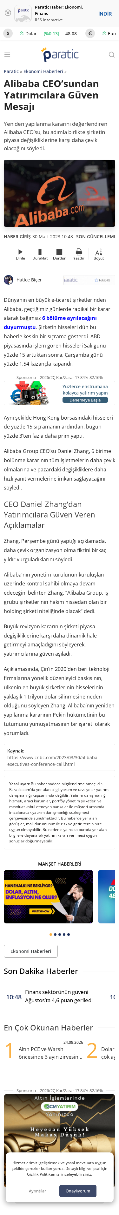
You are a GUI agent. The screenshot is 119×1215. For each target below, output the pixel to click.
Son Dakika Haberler (41, 971)
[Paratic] (60, 55)
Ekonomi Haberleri (43, 71)
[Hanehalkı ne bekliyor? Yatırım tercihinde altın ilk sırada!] (48, 896)
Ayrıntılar (37, 1191)
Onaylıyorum (78, 1190)
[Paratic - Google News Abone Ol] (89, 282)
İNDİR (105, 13)
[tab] (51, 934)
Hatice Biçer (29, 280)
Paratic (11, 71)
